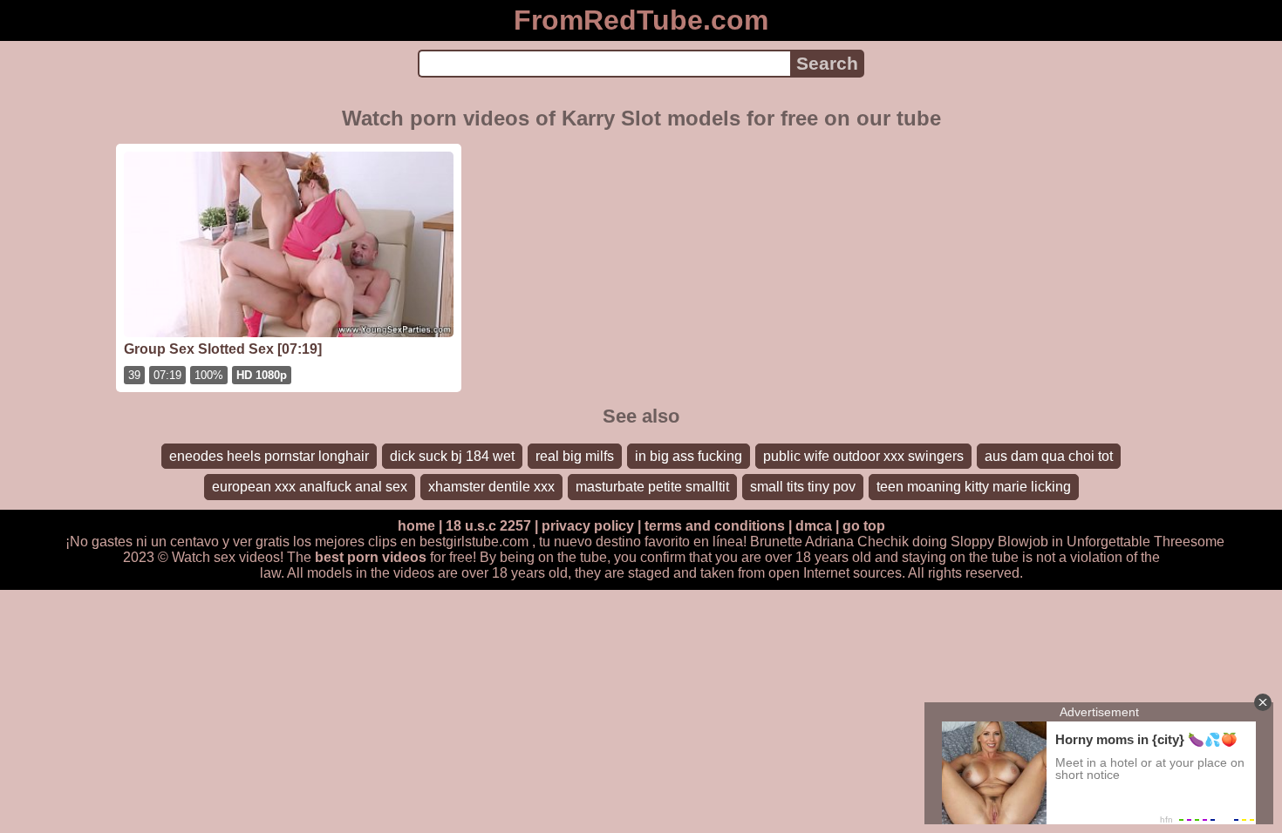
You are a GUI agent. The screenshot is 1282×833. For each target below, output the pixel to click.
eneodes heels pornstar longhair (269, 456)
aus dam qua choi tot (1049, 456)
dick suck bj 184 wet (452, 456)
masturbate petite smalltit (652, 486)
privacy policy (588, 525)
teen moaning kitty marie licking (973, 486)
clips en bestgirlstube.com (448, 541)
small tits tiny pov (803, 486)
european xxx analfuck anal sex (309, 486)
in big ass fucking (688, 456)
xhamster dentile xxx (491, 486)
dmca (813, 525)
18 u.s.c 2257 (488, 525)
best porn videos (370, 557)
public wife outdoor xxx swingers (863, 456)
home (416, 525)
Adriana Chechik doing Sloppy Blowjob (926, 541)
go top (863, 525)
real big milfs (574, 456)
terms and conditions (714, 525)
